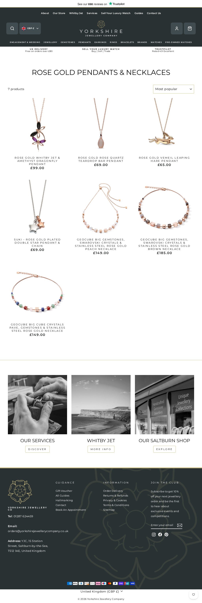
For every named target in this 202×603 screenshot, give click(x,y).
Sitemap (109, 509)
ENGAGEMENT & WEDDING (25, 42)
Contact (61, 505)
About (45, 13)
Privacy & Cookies (115, 500)
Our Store (59, 13)
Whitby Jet (76, 13)
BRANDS (142, 42)
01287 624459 (23, 516)
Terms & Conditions (116, 505)
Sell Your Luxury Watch (115, 13)
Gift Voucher (64, 490)
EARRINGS (100, 42)
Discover (37, 449)
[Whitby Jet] (101, 404)
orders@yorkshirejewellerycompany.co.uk (38, 531)
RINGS (113, 42)
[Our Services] (37, 404)
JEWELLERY (50, 42)
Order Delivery (113, 490)
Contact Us (154, 13)
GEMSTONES (68, 42)
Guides (139, 13)
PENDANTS (85, 42)
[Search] (12, 28)
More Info (101, 449)
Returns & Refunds (115, 495)
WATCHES (156, 42)
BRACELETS (127, 42)
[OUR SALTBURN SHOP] (164, 404)
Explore (164, 449)
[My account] (177, 28)
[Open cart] (190, 28)
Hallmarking (64, 500)
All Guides (62, 495)
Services (92, 13)
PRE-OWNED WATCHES (178, 42)
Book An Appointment (71, 509)
